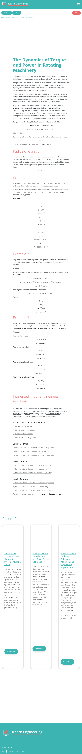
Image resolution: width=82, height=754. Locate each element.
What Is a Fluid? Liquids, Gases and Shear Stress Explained (40, 557)
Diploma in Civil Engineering (22, 426)
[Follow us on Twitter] (7, 741)
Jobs (3, 751)
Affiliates (23, 751)
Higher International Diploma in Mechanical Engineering (32, 465)
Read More (11, 651)
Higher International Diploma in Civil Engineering (30, 469)
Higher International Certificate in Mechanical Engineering (33, 483)
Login (15, 13)
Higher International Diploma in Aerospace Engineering (32, 473)
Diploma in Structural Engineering (24, 437)
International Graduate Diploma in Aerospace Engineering (33, 455)
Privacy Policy (41, 30)
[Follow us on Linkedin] (10, 741)
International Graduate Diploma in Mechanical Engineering (34, 448)
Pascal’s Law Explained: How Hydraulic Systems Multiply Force (12, 559)
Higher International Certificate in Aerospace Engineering (33, 490)
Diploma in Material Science (23, 434)
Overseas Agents (13, 751)
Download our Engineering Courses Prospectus (17, 17)
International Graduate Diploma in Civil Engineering (31, 451)
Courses (5, 13)
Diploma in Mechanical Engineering (25, 430)
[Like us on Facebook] (3, 741)
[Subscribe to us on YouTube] (13, 741)
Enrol (75, 13)
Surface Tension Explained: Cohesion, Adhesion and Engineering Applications (68, 560)
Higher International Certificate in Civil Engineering (30, 487)
